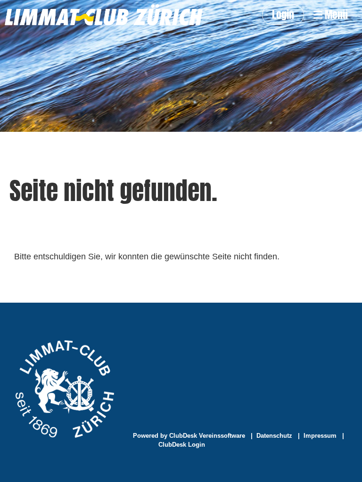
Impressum (320, 435)
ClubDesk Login (181, 444)
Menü (335, 15)
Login (283, 14)
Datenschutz (274, 435)
